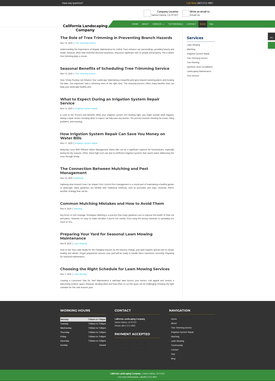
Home (135, 24)
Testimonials (175, 24)
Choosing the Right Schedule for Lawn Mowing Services (115, 269)
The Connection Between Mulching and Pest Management (104, 170)
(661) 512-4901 (200, 3)
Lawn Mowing (80, 243)
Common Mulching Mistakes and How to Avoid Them (112, 203)
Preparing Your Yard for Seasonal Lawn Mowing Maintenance (106, 236)
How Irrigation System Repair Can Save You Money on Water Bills (112, 136)
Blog (203, 24)
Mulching (79, 178)
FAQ (211, 24)
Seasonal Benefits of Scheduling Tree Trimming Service (114, 68)
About (145, 24)
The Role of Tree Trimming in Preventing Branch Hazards (116, 37)
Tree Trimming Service (85, 43)
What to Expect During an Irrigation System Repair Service (109, 101)
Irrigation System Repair (86, 108)
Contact (191, 24)
